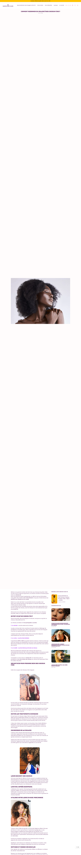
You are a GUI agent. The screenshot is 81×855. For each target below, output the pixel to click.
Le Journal (61, 5)
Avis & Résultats (48, 5)
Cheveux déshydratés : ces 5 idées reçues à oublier (59, 665)
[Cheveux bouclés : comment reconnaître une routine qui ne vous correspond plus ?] (60, 635)
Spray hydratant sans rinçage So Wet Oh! (26, 5)
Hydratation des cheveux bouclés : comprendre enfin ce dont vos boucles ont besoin (60, 624)
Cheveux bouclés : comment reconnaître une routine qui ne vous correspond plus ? (60, 645)
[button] (75, 5)
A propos (56, 5)
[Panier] (77, 5)
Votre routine (40, 5)
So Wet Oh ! (38, 830)
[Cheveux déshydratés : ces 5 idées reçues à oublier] (60, 656)
